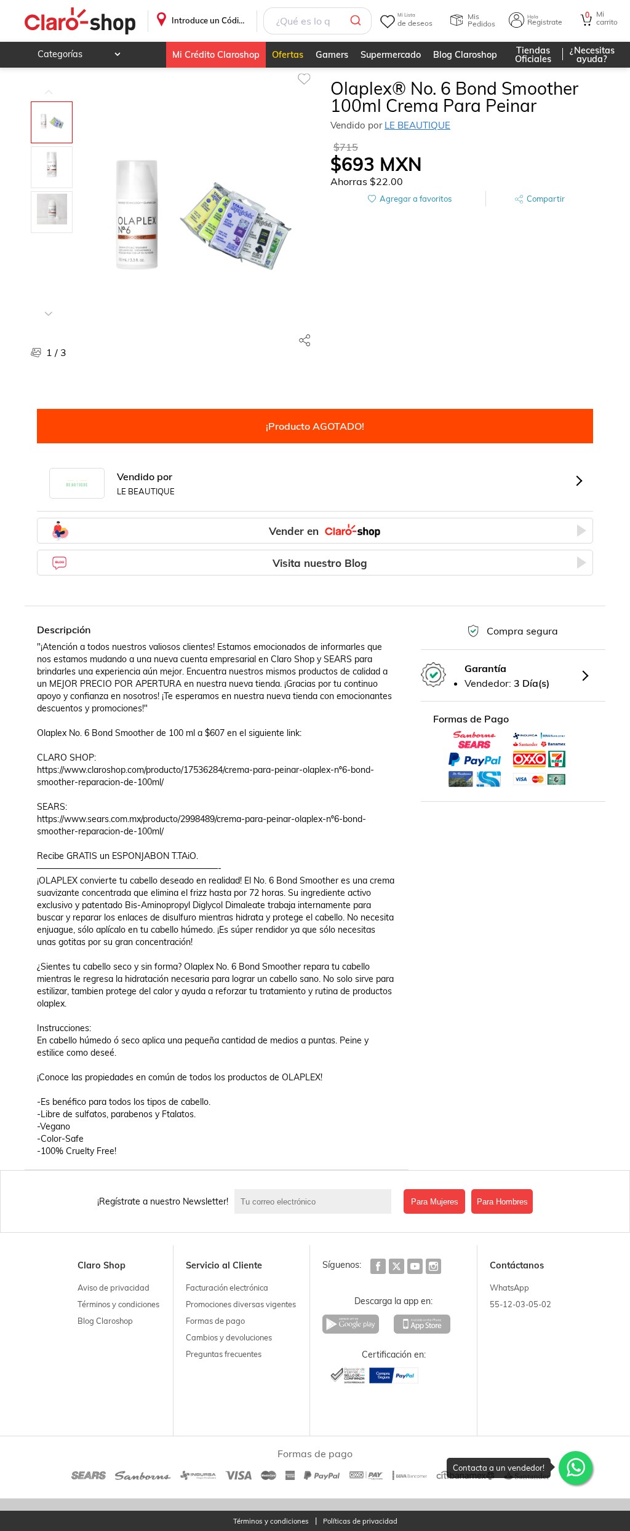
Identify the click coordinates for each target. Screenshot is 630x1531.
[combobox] (317, 20)
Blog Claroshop (465, 54)
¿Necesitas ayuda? (592, 55)
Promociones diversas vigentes (241, 1304)
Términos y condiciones (118, 1304)
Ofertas (287, 54)
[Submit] (358, 21)
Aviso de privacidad (114, 1287)
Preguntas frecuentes (223, 1354)
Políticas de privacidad (360, 1521)
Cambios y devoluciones (229, 1337)
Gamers (332, 54)
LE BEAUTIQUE (417, 125)
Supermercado (391, 54)
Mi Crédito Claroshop (216, 54)
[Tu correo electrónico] (315, 1201)
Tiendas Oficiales (533, 55)
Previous (49, 83)
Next (49, 304)
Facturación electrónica (227, 1287)
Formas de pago (215, 1321)
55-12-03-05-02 (520, 1304)
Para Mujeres (434, 1201)
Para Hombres (502, 1201)
